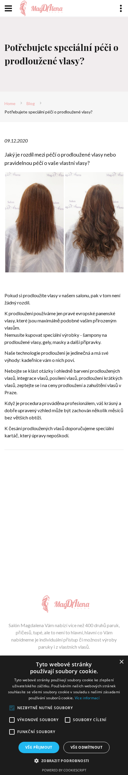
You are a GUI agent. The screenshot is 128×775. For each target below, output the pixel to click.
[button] (64, 761)
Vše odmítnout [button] (86, 747)
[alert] (64, 715)
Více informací (87, 697)
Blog (30, 103)
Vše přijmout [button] (38, 747)
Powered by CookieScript (64, 770)
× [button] (121, 662)
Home (9, 103)
